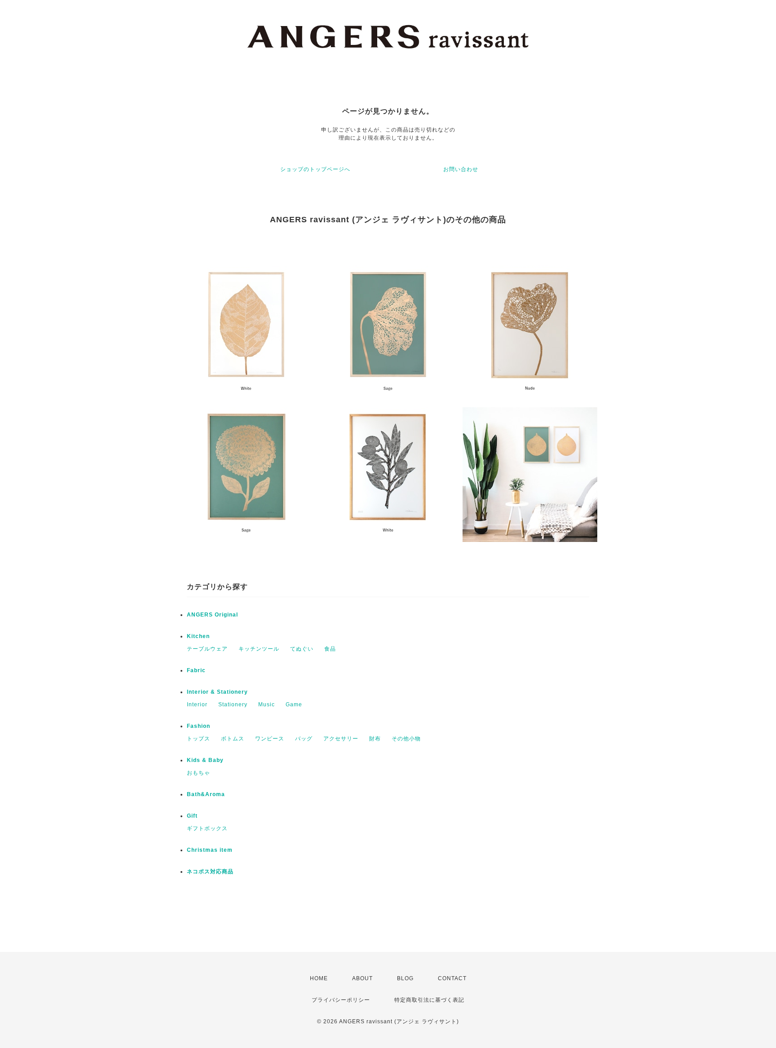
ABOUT (362, 978)
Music (266, 704)
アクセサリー (340, 738)
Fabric (196, 670)
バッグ (304, 738)
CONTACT (452, 978)
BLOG (405, 978)
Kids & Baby (205, 760)
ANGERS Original (212, 615)
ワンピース (269, 738)
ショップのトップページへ (315, 169)
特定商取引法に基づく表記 (429, 1000)
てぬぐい (301, 649)
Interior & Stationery (217, 692)
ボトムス (232, 738)
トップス (198, 738)
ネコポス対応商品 (210, 871)
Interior (197, 704)
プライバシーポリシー (341, 1000)
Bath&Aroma (206, 794)
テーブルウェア (207, 649)
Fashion (198, 726)
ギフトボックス (207, 828)
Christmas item (210, 850)
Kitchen (198, 636)
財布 (375, 738)
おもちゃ (198, 773)
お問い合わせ (460, 169)
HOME (319, 978)
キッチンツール (258, 649)
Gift (192, 816)
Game (294, 704)
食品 (330, 649)
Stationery (232, 704)
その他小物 (406, 738)
